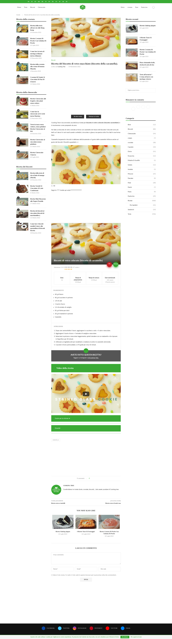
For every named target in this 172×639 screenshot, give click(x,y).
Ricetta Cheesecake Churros (36, 154)
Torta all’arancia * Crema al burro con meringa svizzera (146, 77)
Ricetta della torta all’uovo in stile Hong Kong (37, 28)
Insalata (142, 169)
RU (66, 1)
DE (42, 1)
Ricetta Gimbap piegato (63, 531)
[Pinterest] (148, 108)
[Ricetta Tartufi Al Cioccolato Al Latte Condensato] (22, 189)
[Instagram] (143, 108)
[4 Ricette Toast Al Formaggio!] (86, 522)
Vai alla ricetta (78, 116)
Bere (142, 124)
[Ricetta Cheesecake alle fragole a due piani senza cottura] (22, 102)
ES (32, 1)
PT (49, 1)
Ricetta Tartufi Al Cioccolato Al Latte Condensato (36, 188)
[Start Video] (86, 394)
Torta (25, 7)
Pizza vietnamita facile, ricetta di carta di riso (147, 64)
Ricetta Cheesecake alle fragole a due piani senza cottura (38, 101)
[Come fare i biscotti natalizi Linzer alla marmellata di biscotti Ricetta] (22, 227)
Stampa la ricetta (94, 116)
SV (46, 1)
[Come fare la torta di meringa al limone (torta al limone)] (22, 54)
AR (63, 1)
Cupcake (142, 147)
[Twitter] (138, 108)
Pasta (142, 192)
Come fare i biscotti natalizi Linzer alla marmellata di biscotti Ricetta (37, 227)
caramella (56, 440)
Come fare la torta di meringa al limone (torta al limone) (37, 54)
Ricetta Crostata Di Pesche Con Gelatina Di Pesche (148, 52)
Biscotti (32, 7)
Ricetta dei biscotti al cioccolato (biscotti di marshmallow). (37, 213)
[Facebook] (133, 108)
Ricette (142, 200)
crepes (142, 138)
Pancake (142, 178)
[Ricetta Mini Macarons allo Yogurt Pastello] (22, 202)
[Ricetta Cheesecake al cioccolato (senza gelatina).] (22, 143)
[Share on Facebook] (91, 478)
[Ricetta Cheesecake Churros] (22, 155)
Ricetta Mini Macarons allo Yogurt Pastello (38, 200)
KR (39, 1)
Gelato (142, 165)
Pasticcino (144, 7)
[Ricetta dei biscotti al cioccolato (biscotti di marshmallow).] (22, 214)
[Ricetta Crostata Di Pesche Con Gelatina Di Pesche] (109, 522)
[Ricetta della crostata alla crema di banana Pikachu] (22, 67)
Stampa (115, 264)
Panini (142, 187)
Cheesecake (41, 7)
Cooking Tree (61, 66)
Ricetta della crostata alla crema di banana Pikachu (37, 66)
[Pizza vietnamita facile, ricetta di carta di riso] (132, 65)
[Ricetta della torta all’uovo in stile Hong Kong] (22, 28)
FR (28, 1)
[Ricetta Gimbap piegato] (62, 522)
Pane (136, 7)
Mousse (142, 174)
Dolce (123, 7)
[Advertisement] (86, 91)
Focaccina (142, 156)
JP (59, 1)
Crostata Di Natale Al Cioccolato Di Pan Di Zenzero (37, 79)
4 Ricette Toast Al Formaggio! (86, 531)
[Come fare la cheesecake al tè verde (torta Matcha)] (22, 115)
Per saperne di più (136, 637)
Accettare (125, 637)
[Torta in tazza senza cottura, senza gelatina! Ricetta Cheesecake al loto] (22, 127)
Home (19, 7)
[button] (53, 164)
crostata (130, 7)
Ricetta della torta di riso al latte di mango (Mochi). (37, 175)
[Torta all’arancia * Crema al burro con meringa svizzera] (132, 77)
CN (56, 1)
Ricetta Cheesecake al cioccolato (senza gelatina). (37, 142)
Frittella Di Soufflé (142, 160)
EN (35, 1)
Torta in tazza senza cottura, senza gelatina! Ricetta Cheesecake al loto (38, 128)
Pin (109, 264)
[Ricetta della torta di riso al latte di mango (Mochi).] (22, 176)
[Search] (150, 7)
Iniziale (18, 15)
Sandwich (142, 209)
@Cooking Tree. (93, 358)
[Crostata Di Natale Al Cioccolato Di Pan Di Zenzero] (22, 80)
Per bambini (143, 205)
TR (52, 1)
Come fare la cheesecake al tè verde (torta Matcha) (37, 114)
